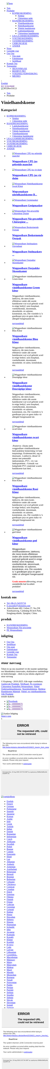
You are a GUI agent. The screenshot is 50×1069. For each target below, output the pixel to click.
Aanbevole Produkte (10, 684)
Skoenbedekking (29, 689)
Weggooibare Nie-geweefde (19, 627)
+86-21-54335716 (16, 603)
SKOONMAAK (19, 68)
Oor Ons (10, 53)
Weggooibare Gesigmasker (27, 205)
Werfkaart (24, 684)
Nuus (9, 48)
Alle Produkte (7, 694)
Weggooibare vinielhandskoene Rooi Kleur (25, 489)
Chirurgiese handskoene (28, 33)
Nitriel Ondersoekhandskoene (20, 687)
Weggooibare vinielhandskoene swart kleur (25, 437)
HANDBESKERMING (23, 21)
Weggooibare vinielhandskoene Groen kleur (26, 287)
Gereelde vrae (13, 51)
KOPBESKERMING (22, 13)
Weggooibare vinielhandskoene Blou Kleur (25, 339)
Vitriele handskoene (26, 28)
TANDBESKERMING (22, 41)
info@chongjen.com (18, 606)
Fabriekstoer (17, 58)
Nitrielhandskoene (26, 26)
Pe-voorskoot (36, 684)
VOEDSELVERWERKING (25, 73)
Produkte (11, 11)
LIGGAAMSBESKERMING (25, 36)
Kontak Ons (12, 63)
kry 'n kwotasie (7, 86)
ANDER (16, 46)
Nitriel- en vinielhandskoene (33, 691)
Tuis (8, 8)
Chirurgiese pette (25, 18)
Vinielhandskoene (25, 23)
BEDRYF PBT (19, 71)
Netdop (21, 16)
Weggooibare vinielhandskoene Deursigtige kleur (22, 385)
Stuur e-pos (6, 716)
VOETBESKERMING (22, 38)
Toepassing (12, 66)
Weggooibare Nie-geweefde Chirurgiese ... (27, 220)
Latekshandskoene (26, 31)
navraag (15, 323)
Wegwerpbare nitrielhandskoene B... (24, 193)
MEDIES (16, 76)
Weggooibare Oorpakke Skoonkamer (26, 270)
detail (21, 323)
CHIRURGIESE (19, 43)
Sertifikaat (16, 61)
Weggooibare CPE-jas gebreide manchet (24, 163)
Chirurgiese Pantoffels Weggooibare (17, 686)
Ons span (16, 56)
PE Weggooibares (14, 630)
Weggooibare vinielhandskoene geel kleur (24, 540)
